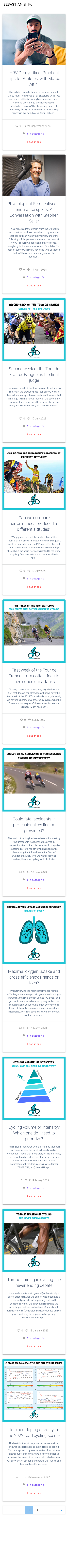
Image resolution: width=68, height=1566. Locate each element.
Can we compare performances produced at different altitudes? (34, 523)
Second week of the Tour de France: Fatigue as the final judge (34, 374)
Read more (34, 142)
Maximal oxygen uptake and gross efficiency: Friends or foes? (34, 977)
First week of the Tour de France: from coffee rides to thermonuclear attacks (34, 676)
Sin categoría (35, 133)
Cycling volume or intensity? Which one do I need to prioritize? (34, 1133)
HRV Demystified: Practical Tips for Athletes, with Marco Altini (34, 78)
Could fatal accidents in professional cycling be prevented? (34, 824)
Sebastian (18, 4)
